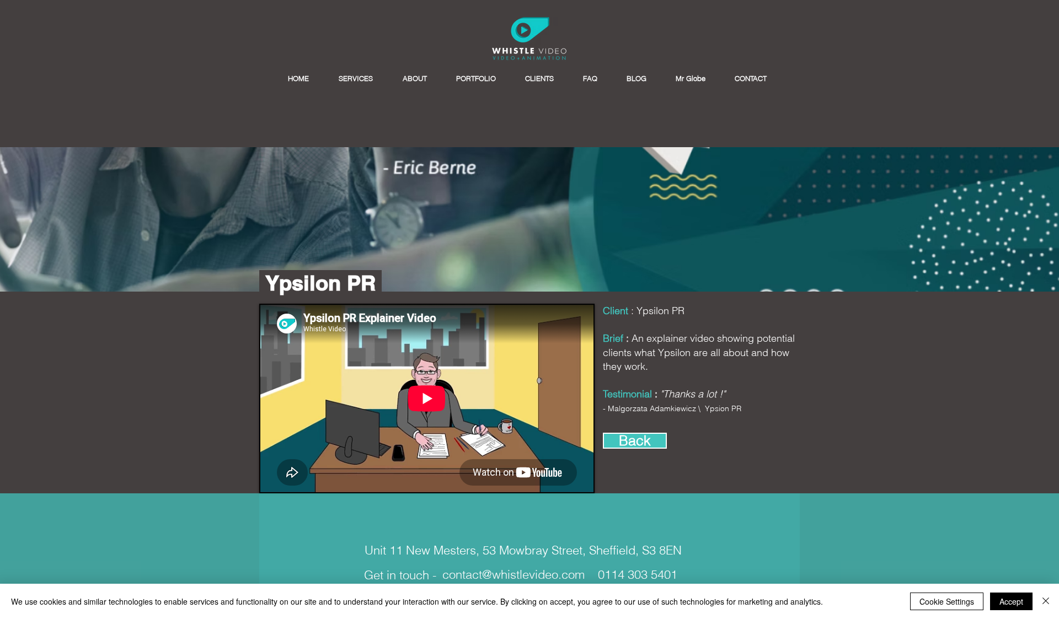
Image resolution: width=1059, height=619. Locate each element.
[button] (356, 78)
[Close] (1045, 601)
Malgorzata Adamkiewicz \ (655, 408)
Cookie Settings (946, 601)
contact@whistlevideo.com (513, 574)
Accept (1011, 601)
